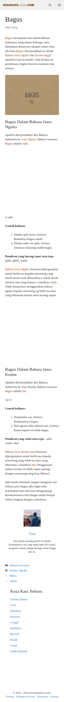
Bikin (13, 575)
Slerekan (15, 611)
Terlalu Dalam (18, 599)
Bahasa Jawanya (20, 565)
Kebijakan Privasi (25, 696)
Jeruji (13, 645)
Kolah (14, 639)
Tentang (10, 696)
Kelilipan (16, 628)
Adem (13, 581)
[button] (50, 5)
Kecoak (14, 634)
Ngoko (23, 570)
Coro (13, 605)
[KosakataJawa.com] (19, 5)
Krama (14, 570)
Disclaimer (42, 696)
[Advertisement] (32, 182)
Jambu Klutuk (18, 651)
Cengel (14, 622)
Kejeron (15, 616)
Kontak (54, 696)
